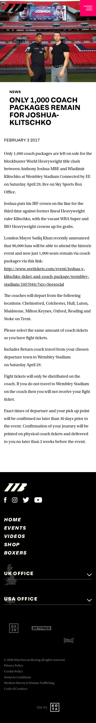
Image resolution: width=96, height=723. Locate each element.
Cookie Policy (13, 671)
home (12, 519)
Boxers (15, 553)
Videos (14, 536)
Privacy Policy (13, 665)
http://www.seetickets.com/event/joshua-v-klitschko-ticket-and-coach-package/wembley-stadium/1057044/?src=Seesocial (46, 276)
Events (15, 528)
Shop (12, 544)
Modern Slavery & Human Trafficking (29, 683)
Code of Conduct (15, 689)
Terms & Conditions (17, 677)
